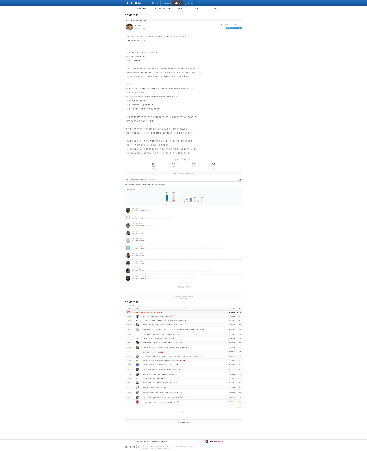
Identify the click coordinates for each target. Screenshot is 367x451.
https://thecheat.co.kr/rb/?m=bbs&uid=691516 (143, 179)
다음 (183, 413)
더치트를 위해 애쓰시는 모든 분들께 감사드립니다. (147, 312)
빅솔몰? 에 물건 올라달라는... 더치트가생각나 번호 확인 (158, 374)
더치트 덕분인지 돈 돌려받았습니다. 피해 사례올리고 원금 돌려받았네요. (162, 343)
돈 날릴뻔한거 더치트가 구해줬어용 (153, 352)
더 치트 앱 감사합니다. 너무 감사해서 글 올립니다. (156, 316)
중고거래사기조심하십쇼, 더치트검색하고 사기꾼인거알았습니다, (160, 324)
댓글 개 (127, 184)
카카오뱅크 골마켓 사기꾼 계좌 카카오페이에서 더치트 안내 (159, 364)
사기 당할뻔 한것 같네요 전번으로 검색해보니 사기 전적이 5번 (159, 334)
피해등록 (166, 3)
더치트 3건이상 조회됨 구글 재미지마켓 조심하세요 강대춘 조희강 (161, 392)
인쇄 (232, 24)
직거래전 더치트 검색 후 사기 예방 (152, 378)
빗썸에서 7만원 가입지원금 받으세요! (183, 173)
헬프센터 (189, 3)
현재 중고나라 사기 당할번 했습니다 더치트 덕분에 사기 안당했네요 (161, 397)
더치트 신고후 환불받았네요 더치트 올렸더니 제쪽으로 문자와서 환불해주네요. (164, 347)
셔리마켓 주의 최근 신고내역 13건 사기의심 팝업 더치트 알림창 (160, 369)
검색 (154, 3)
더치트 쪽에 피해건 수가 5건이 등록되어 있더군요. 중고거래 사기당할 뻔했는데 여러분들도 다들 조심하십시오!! (172, 329)
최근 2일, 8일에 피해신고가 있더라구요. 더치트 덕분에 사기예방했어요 (162, 360)
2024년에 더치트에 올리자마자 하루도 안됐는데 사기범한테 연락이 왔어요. (163, 320)
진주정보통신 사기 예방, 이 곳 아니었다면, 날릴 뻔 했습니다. (159, 382)
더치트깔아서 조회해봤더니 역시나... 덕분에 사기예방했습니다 (159, 402)
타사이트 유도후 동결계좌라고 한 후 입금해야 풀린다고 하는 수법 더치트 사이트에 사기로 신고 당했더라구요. (172, 356)
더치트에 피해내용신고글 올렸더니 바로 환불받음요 (157, 338)
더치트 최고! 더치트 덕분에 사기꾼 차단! (154, 387)
